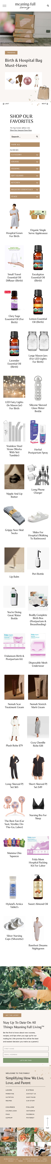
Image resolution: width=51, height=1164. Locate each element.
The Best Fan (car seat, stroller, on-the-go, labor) (14, 824)
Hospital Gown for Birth (14, 234)
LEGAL (45, 1159)
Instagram (30, 1111)
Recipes (9, 1101)
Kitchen (15, 182)
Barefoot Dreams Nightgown (38, 947)
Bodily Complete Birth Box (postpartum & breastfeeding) (38, 619)
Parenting (10, 1094)
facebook (30, 1114)
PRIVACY (11, 1161)
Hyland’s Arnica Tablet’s (14, 905)
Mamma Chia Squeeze (14, 854)
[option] (25, 57)
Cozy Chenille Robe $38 (38, 744)
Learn (9, 1090)
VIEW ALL (15, 144)
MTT (46, 1161)
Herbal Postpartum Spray (38, 451)
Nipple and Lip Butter (14, 495)
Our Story (30, 1101)
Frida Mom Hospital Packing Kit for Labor (38, 862)
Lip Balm (14, 576)
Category (16, 154)
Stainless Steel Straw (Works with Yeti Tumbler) (14, 450)
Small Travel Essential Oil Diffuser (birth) (14, 277)
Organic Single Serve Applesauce (38, 231)
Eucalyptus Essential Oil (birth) (38, 277)
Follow (30, 1107)
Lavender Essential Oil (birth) (14, 363)
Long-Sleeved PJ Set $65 (14, 785)
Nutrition (10, 1097)
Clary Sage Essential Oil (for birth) (14, 319)
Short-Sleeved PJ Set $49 (38, 785)
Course (15, 161)
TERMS (20, 1161)
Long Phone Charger (38, 491)
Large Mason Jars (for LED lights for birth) (38, 358)
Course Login (11, 1111)
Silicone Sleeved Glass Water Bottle (38, 408)
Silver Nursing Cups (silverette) (14, 937)
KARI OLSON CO (38, 1161)
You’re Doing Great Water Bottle (14, 615)
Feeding (15, 168)
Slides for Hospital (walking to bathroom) (38, 535)
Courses (10, 1107)
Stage (14, 196)
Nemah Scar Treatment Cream (14, 705)
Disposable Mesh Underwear (38, 664)
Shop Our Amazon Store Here (21, 130)
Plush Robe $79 (14, 745)
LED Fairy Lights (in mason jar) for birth (14, 405)
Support (9, 1118)
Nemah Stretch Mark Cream (38, 705)
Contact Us (31, 1094)
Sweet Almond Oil (38, 904)
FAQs (8, 1114)
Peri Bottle (38, 573)
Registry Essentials (22, 189)
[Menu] (4, 5)
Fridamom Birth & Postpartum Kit (14, 657)
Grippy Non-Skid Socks (14, 531)
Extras (30, 1090)
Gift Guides (17, 175)
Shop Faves (30, 1097)
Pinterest (30, 1118)
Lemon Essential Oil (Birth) (38, 320)
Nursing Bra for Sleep (38, 816)
